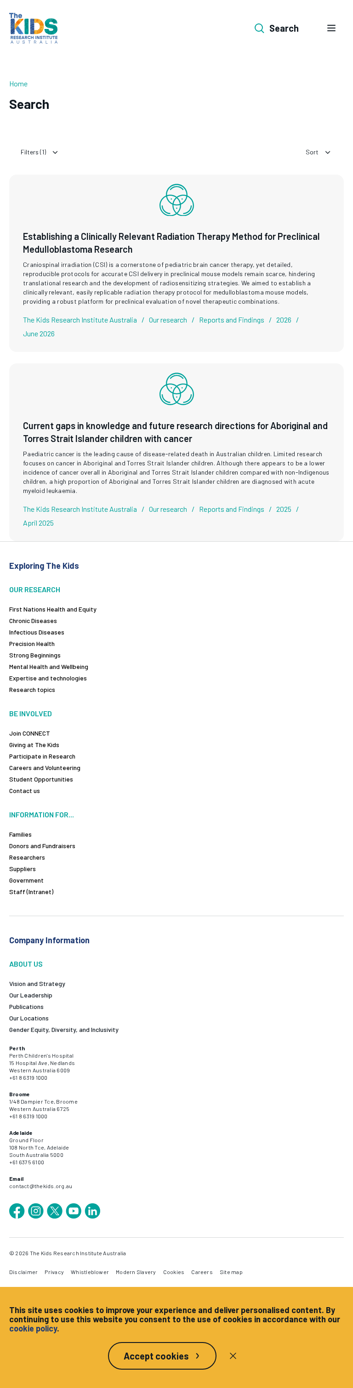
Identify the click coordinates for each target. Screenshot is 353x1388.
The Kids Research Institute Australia (80, 319)
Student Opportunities (41, 779)
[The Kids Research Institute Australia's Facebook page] (17, 1211)
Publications (26, 1006)
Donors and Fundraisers (42, 846)
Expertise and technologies (48, 678)
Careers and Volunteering (44, 767)
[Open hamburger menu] (331, 28)
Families (20, 834)
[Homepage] (33, 28)
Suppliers (22, 868)
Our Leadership (30, 995)
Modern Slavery (136, 1272)
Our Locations (29, 1018)
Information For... (41, 814)
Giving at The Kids (34, 744)
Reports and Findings (231, 319)
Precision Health (32, 643)
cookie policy (33, 1328)
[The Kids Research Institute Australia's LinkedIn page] (92, 1211)
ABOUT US (26, 963)
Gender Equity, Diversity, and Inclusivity (64, 1029)
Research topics (32, 689)
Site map (231, 1272)
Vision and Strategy (37, 983)
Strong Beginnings (35, 655)
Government (26, 880)
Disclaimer (23, 1272)
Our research (168, 319)
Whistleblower (90, 1272)
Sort (312, 152)
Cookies (174, 1272)
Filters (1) (33, 152)
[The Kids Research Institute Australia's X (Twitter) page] (55, 1211)
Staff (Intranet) (31, 891)
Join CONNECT (29, 733)
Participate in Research (42, 756)
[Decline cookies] (233, 1356)
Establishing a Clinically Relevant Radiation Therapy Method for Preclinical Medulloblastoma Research (171, 243)
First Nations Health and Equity (53, 609)
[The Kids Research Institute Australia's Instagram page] (36, 1211)
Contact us (24, 790)
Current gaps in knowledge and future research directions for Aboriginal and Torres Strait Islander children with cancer (175, 432)
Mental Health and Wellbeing (48, 666)
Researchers (27, 857)
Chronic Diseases (33, 620)
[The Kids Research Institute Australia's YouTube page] (73, 1211)
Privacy (54, 1272)
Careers (202, 1272)
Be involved (30, 713)
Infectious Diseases (36, 632)
